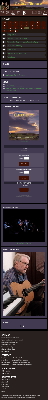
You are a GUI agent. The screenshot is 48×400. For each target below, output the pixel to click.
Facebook (8, 373)
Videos (9, 349)
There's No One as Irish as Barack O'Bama (22, 42)
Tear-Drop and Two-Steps (17, 38)
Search (6, 322)
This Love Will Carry (14, 46)
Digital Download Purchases (15, 87)
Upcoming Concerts (7, 340)
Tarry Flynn (11, 35)
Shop (13, 349)
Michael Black (5, 380)
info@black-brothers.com (19, 358)
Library (3, 347)
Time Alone (11, 49)
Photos (3, 349)
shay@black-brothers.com (20, 360)
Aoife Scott (4, 389)
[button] (4, 22)
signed (21, 158)
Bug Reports (5, 351)
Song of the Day (6, 344)
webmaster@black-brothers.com (22, 364)
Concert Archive (19, 340)
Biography (10, 347)
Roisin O (4, 391)
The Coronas (5, 386)
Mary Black (4, 382)
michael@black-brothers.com (21, 362)
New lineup (10, 85)
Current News (5, 338)
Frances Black (5, 384)
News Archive (15, 338)
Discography (5, 342)
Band (13, 344)
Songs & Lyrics (14, 342)
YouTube (7, 371)
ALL (4, 23)
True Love (11, 57)
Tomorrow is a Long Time (17, 53)
